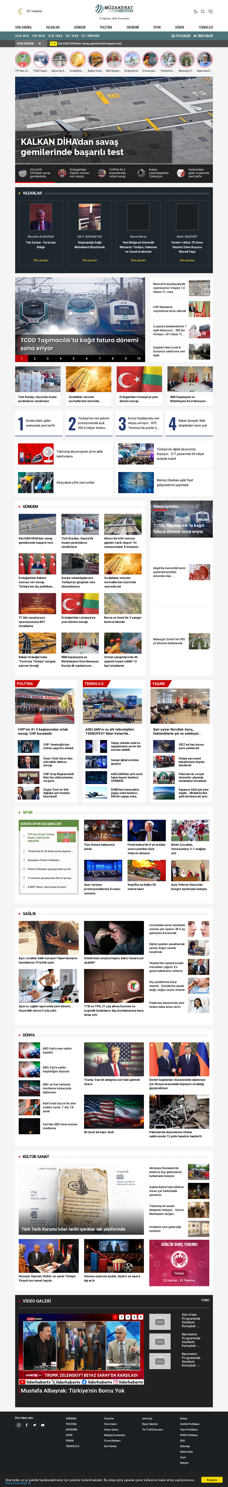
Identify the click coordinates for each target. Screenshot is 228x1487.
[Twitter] (34, 1425)
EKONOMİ (133, 27)
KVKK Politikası (189, 1435)
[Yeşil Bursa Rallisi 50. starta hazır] (147, 870)
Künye (183, 1418)
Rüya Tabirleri (150, 1424)
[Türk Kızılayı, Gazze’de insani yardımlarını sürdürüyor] (80, 524)
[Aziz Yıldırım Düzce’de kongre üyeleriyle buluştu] (190, 870)
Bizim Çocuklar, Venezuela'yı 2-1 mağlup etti (188, 849)
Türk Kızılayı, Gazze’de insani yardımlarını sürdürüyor (77, 543)
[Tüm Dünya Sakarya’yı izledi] (103, 830)
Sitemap (185, 1446)
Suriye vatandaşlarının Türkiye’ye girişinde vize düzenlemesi (78, 582)
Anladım (212, 1480)
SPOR (157, 27)
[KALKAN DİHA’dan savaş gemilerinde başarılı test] (37, 524)
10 (139, 358)
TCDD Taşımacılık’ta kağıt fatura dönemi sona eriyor (92, 43)
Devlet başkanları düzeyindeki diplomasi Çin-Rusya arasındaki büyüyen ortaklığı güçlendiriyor (177, 1084)
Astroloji (147, 1418)
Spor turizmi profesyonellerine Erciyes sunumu (102, 889)
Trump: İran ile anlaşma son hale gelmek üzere (112, 1082)
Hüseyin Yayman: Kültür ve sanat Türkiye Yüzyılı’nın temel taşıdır (47, 1278)
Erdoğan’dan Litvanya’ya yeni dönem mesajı (78, 620)
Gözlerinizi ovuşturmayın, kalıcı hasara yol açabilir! (113, 960)
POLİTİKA (106, 27)
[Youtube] (42, 1425)
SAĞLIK (29, 913)
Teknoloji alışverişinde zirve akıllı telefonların (79, 454)
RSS (182, 1440)
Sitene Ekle (186, 1451)
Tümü (205, 1300)
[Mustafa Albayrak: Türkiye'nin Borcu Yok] (81, 1349)
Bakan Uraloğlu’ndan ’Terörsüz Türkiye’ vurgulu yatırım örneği (37, 661)
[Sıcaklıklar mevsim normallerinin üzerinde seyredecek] (123, 563)
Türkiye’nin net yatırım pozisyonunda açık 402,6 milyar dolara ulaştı (93, 423)
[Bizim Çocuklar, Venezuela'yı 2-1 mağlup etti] (190, 830)
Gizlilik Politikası (190, 1424)
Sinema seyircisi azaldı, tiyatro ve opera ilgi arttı (112, 1278)
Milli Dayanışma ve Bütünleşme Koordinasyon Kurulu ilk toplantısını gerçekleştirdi (80, 661)
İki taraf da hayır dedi (99, 1132)
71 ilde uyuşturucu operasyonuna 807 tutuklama (32, 622)
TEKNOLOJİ (206, 27)
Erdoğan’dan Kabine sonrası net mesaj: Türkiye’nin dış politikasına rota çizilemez (37, 582)
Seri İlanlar (110, 1446)
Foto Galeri (110, 1424)
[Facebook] (26, 1425)
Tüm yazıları (40, 260)
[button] (23, 231)
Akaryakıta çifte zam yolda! (75, 482)
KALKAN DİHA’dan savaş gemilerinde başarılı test (36, 540)
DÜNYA (179, 27)
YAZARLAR (53, 27)
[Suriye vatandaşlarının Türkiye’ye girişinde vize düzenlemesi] (80, 563)
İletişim (184, 1462)
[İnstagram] (18, 1425)
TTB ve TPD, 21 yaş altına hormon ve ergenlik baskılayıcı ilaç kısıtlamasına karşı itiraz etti (114, 1010)
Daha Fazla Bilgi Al (17, 1483)
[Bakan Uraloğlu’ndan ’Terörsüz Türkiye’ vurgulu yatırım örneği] (37, 643)
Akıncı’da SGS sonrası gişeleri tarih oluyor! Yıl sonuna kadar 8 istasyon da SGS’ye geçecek (121, 543)
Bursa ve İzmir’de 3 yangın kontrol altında (122, 620)
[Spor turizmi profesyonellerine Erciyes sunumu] (103, 870)
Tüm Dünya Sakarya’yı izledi (99, 847)
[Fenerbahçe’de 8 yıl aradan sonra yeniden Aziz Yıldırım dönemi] (147, 830)
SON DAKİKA (23, 27)
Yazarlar (109, 1418)
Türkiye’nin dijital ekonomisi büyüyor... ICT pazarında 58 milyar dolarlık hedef (180, 454)
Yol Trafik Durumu (152, 1429)
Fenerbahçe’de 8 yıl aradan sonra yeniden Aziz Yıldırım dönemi (146, 849)
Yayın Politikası (189, 1429)
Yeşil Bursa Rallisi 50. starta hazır (142, 887)
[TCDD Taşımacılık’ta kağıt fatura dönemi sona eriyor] (80, 316)
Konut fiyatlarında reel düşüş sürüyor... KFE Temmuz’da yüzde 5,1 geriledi (143, 423)
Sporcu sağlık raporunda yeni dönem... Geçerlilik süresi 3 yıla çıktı (46, 1008)
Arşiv (183, 1457)
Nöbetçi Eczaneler (114, 1435)
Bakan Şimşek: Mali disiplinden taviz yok (192, 423)
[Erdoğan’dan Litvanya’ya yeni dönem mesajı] (80, 603)
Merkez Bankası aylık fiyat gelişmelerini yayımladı (175, 482)
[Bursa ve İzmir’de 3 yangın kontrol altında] (123, 603)
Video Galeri (111, 1429)
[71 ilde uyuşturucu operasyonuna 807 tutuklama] (37, 603)
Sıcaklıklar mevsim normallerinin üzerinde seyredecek (120, 582)
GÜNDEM (80, 27)
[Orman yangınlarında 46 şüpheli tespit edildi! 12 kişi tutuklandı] (123, 643)
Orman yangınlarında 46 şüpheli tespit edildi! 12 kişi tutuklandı (121, 661)
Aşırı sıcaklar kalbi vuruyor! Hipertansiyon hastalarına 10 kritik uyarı (48, 960)
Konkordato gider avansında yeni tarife (40, 423)
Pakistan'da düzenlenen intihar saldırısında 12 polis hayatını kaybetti (175, 1134)
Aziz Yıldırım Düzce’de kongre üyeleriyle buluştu (189, 887)
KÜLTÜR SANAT (36, 1156)
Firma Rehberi (112, 1440)
